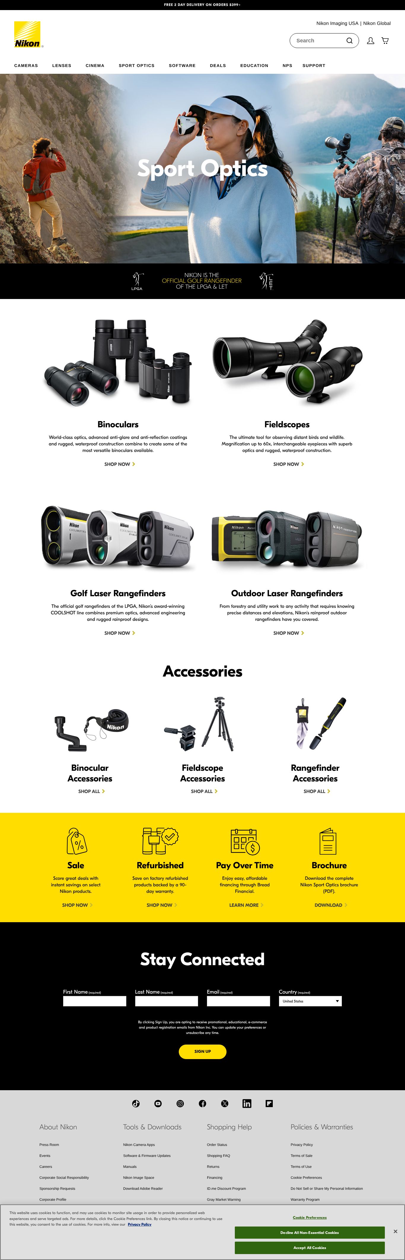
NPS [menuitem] (287, 65)
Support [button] (313, 65)
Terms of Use (301, 1167)
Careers (45, 1167)
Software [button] (182, 65)
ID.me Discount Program (226, 1189)
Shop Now (117, 464)
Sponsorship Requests (57, 1189)
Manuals (130, 1167)
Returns (213, 1167)
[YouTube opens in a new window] (158, 1103)
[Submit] (349, 40)
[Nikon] (29, 28)
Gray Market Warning (224, 1199)
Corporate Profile (52, 1199)
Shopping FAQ (218, 1156)
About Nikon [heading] (58, 1127)
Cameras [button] (26, 65)
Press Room (49, 1145)
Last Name (154, 992)
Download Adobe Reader (143, 1189)
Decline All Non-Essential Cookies (309, 1232)
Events (44, 1156)
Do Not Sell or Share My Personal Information (327, 1189)
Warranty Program (305, 1199)
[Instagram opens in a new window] (180, 1103)
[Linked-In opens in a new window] (247, 1103)
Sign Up (210, 1051)
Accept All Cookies (310, 1247)
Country (294, 992)
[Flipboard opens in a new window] (269, 1103)
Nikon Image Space (138, 1178)
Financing (214, 1178)
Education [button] (254, 65)
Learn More (244, 905)
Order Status (217, 1145)
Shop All (89, 791)
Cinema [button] (95, 65)
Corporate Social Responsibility (64, 1178)
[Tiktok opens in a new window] (135, 1103)
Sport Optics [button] (137, 65)
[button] (30, 5)
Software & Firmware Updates (147, 1156)
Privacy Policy (302, 1145)
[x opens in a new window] (224, 1103)
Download (328, 905)
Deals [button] (218, 65)
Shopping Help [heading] (229, 1127)
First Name (82, 992)
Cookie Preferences (306, 1178)
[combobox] (324, 40)
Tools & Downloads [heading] (152, 1127)
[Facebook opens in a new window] (202, 1103)
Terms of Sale (301, 1156)
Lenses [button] (61, 65)
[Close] (395, 1231)
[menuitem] (33, 64)
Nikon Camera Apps (139, 1145)
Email (220, 992)
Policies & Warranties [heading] (322, 1127)
